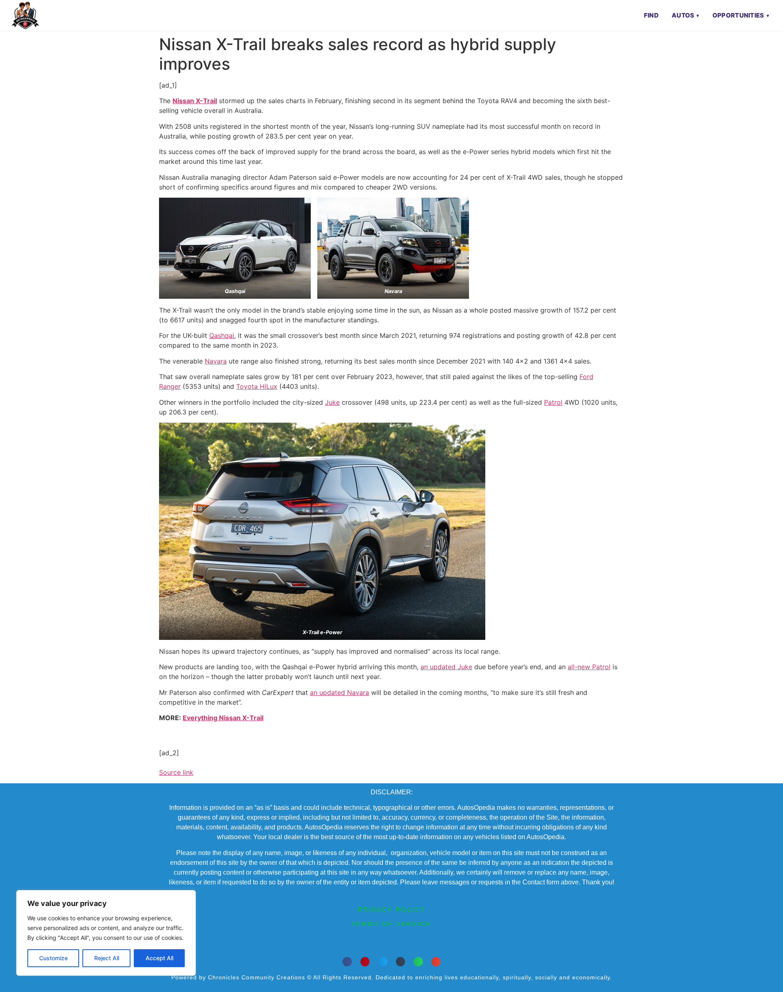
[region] (106, 933)
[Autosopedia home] (25, 15)
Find (651, 15)
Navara (216, 361)
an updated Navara (339, 692)
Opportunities (738, 15)
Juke (332, 402)
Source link (176, 772)
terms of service (391, 923)
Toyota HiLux (256, 386)
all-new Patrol (589, 667)
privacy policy (391, 909)
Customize (53, 958)
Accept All (159, 958)
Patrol (553, 402)
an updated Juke (446, 667)
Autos (683, 15)
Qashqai (221, 335)
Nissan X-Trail (195, 101)
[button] (347, 961)
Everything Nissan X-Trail (223, 718)
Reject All (106, 958)
